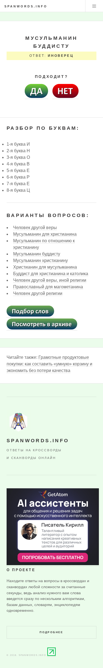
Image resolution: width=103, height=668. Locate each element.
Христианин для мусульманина (45, 267)
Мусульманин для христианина (45, 234)
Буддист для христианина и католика (50, 273)
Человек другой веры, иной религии (49, 280)
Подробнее (51, 632)
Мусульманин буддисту (36, 254)
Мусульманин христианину (40, 260)
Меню (94, 6)
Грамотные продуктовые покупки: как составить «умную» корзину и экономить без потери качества (49, 364)
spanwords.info (26, 6)
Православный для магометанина (48, 286)
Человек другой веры (35, 227)
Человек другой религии (37, 293)
